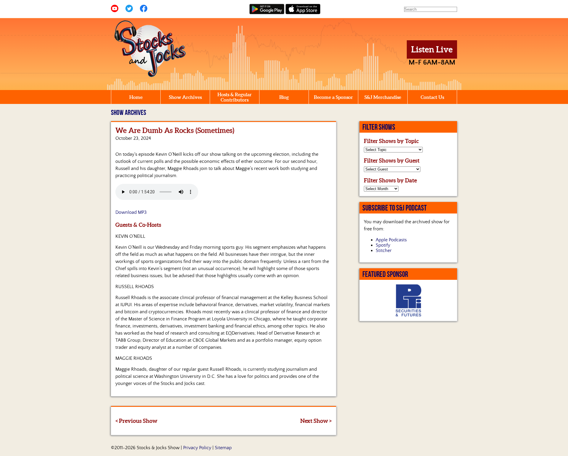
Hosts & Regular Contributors (234, 97)
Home (136, 97)
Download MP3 (131, 212)
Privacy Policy (197, 447)
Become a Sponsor (333, 97)
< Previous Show (136, 421)
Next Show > (316, 421)
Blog (284, 97)
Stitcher (384, 250)
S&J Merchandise (382, 97)
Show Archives (185, 97)
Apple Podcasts (391, 240)
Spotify (383, 245)
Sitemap (223, 447)
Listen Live (432, 49)
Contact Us (432, 97)
